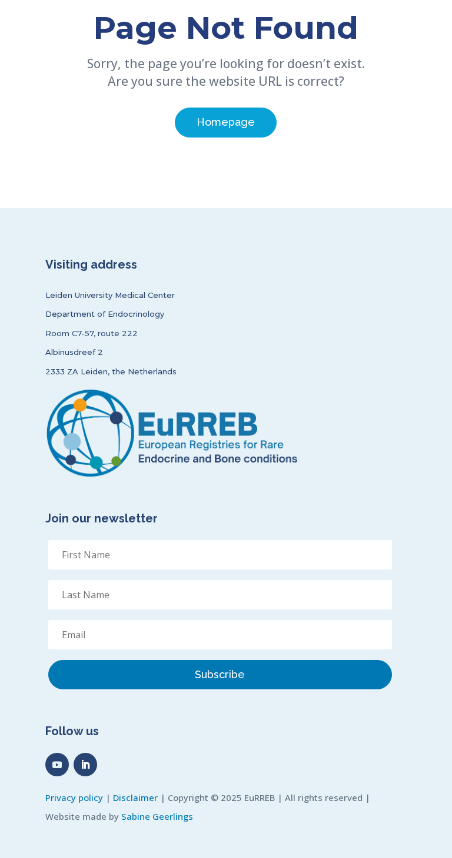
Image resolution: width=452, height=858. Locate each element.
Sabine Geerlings (157, 816)
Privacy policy (74, 797)
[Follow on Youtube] (57, 764)
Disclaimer (135, 797)
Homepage (226, 122)
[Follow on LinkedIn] (85, 764)
